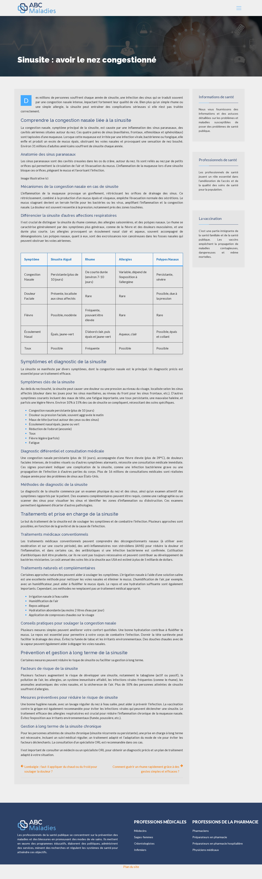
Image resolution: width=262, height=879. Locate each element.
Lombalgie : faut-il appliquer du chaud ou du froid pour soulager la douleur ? (60, 769)
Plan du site (131, 867)
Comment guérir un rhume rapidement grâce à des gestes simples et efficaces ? (146, 769)
